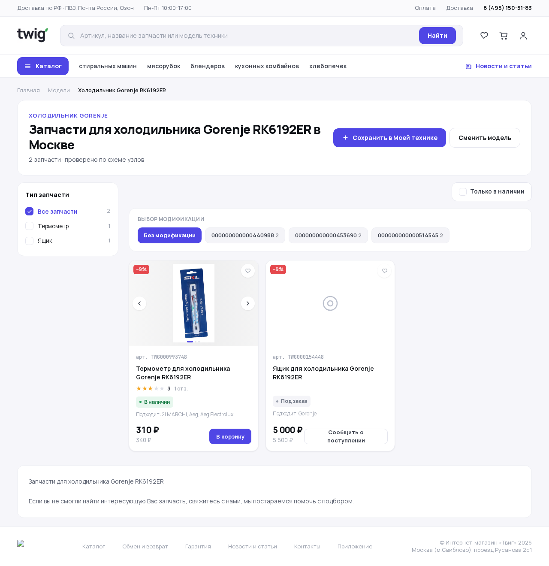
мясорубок (163, 66)
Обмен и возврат (145, 546)
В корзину (230, 436)
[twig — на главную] (32, 35)
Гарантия (198, 546)
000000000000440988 (245, 235)
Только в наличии (497, 191)
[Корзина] (503, 35)
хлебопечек (328, 66)
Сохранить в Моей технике (395, 137)
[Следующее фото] (248, 303)
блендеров (207, 66)
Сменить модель (485, 137)
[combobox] (247, 36)
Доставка (459, 8)
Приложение (355, 546)
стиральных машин (108, 66)
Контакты (307, 546)
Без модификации (170, 235)
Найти (437, 35)
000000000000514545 (410, 235)
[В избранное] (248, 271)
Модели (59, 90)
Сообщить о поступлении (346, 436)
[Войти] (523, 35)
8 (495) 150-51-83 (507, 8)
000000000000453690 (328, 235)
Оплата (425, 8)
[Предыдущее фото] (139, 303)
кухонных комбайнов (267, 66)
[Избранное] (483, 35)
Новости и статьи (504, 66)
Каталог (49, 66)
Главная (28, 90)
